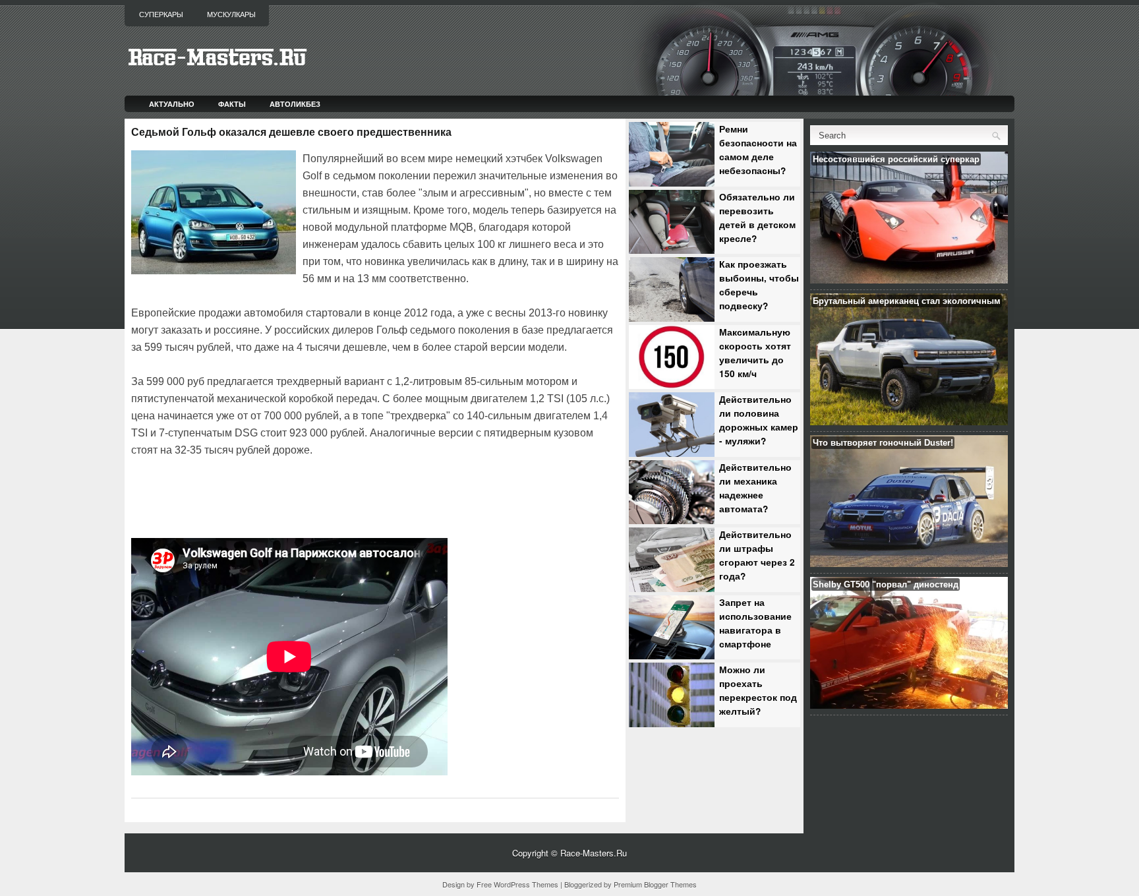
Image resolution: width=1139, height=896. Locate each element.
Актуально (171, 104)
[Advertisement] (285, 496)
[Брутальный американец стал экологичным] (909, 421)
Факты (232, 104)
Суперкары (161, 14)
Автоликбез (295, 104)
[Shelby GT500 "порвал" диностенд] (909, 705)
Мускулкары (231, 14)
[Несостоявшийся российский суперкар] (909, 279)
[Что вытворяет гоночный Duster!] (909, 563)
